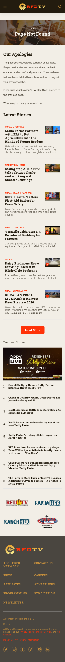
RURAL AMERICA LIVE (16, 291)
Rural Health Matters (18, 193)
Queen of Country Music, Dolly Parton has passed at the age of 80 (34, 399)
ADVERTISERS (44, 584)
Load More (32, 330)
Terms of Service (42, 631)
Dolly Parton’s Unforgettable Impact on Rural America (32, 436)
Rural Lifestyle (14, 126)
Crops (8, 259)
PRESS (7, 575)
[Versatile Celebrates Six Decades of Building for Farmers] (52, 230)
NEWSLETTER (13, 602)
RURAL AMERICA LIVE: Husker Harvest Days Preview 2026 (21, 298)
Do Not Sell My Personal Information (21, 639)
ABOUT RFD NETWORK (11, 564)
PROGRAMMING (15, 593)
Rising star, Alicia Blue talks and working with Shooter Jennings (22, 174)
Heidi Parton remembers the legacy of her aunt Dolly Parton (34, 424)
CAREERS (41, 575)
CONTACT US (43, 563)
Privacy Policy (26, 631)
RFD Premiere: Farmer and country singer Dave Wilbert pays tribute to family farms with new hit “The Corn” (34, 450)
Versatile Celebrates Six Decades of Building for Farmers (23, 235)
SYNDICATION (44, 593)
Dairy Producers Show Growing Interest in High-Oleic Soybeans (22, 267)
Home (33, 28)
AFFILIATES (11, 584)
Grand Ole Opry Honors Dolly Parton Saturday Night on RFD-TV (31, 386)
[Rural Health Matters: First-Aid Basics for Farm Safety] (52, 196)
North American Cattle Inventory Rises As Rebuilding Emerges (34, 411)
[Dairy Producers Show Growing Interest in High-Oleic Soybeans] (52, 262)
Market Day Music (15, 165)
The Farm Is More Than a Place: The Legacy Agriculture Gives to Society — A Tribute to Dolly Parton (34, 481)
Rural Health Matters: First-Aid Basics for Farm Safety (21, 200)
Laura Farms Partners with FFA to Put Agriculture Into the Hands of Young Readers (24, 136)
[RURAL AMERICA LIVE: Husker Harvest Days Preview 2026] (52, 294)
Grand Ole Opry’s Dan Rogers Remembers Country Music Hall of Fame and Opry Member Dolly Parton (33, 465)
